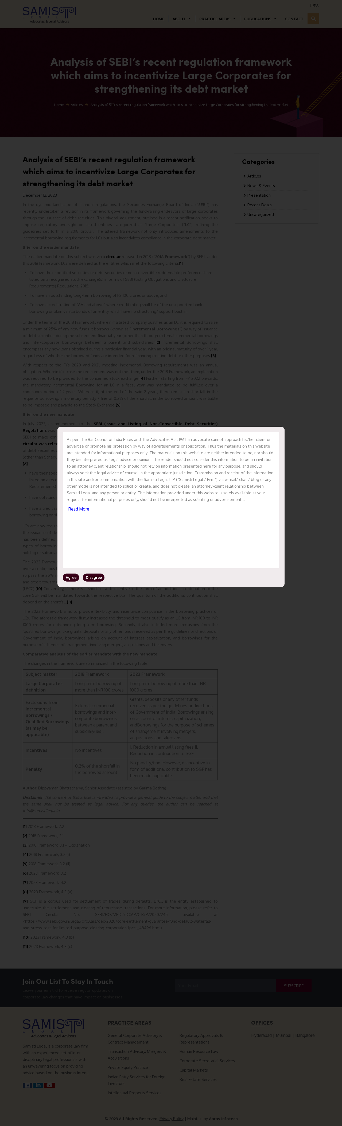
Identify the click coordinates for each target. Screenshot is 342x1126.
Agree (71, 577)
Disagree (94, 577)
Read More (78, 509)
